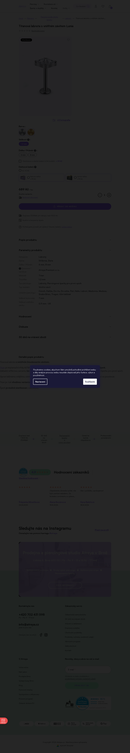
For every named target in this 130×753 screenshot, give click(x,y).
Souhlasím (90, 381)
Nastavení (40, 381)
